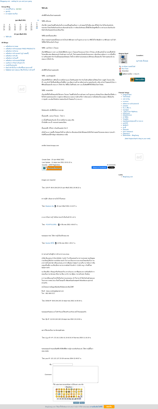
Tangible (125, 119)
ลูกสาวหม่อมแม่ (128, 131)
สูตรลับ (8, 11)
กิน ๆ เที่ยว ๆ (127, 108)
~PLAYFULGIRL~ (51, 224)
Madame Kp (49, 206)
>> (38, 20)
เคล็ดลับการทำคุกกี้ (12, 58)
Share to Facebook (99, 167)
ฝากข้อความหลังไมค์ (128, 66)
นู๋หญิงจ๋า (126, 125)
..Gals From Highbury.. (130, 111)
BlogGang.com (128, 177)
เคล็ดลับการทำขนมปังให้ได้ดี (15, 60)
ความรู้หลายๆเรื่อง (12, 14)
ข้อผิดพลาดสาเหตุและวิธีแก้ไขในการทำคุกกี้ (20, 70)
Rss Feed (125, 68)
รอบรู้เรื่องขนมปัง (11, 65)
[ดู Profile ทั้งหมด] (142, 61)
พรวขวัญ (126, 99)
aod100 (125, 123)
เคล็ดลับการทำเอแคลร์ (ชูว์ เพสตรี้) (17, 53)
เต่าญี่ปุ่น (125, 117)
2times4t (126, 129)
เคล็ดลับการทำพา (12, 51)
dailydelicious (127, 115)
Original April (127, 94)
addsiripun (126, 133)
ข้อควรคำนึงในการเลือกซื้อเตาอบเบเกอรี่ (19, 67)
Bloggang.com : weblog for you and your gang (16, 1)
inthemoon (126, 113)
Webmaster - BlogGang (131, 135)
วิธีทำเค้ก (9, 37)
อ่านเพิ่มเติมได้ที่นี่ (96, 406)
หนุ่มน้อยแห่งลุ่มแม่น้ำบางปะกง (133, 121)
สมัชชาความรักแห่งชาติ (131, 104)
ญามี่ (124, 127)
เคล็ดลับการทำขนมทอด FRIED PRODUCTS (20, 49)
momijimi (126, 110)
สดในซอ (126, 96)
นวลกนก (125, 101)
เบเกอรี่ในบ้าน (10, 9)
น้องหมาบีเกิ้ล (50, 243)
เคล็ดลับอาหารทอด (12, 46)
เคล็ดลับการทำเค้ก (12, 56)
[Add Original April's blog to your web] (137, 138)
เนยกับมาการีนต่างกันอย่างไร (15, 63)
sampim (125, 106)
